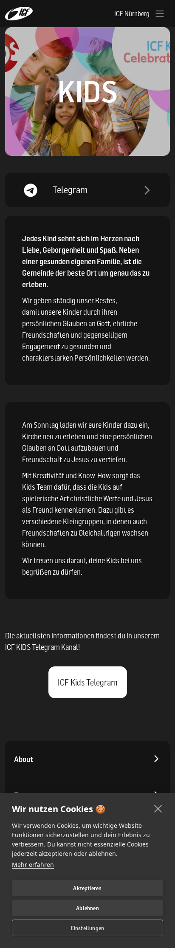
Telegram (70, 189)
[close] (158, 808)
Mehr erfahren (33, 865)
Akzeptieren (87, 888)
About (23, 759)
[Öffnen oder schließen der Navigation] (160, 13)
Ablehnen (87, 908)
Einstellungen (87, 928)
